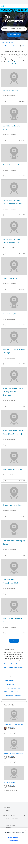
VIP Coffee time (8, 684)
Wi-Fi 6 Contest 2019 (10, 782)
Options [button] (24, 46)
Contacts (8, 810)
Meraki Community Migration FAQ (13, 724)
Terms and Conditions (8, 42)
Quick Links (6, 807)
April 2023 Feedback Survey (13, 165)
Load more (14, 641)
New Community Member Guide (13, 667)
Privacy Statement (13, 837)
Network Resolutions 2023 (12, 469)
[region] (14, 836)
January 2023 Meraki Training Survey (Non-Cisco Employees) (13, 392)
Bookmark (8, 46)
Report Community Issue (12, 818)
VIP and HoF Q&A (9, 680)
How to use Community (10, 664)
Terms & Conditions (10, 823)
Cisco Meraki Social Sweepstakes (13, 753)
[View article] (14, 78)
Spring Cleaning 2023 (11, 278)
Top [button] (2, 803)
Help (7, 821)
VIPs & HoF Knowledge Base (12, 688)
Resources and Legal (9, 815)
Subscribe (16, 46)
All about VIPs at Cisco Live (12, 696)
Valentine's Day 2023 (10, 314)
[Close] (25, 830)
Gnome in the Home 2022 (12, 505)
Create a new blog (14, 34)
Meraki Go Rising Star (10, 90)
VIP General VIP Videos (10, 692)
